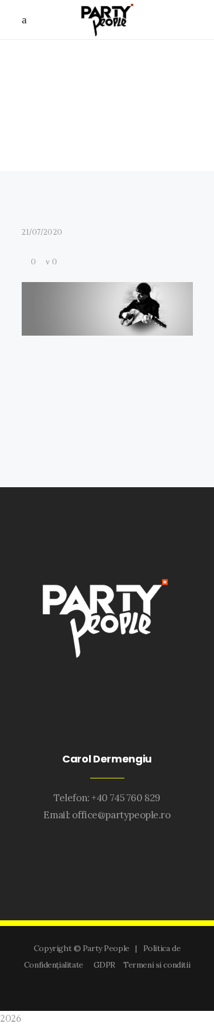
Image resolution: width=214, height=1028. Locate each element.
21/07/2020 (42, 232)
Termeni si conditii (156, 965)
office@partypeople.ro (121, 815)
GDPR (106, 965)
